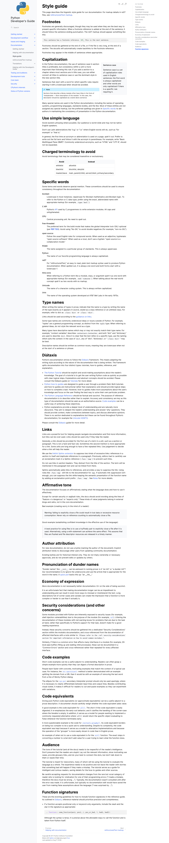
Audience (138, 46)
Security (14, 84)
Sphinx (51, 838)
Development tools (18, 76)
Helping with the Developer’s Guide (23, 68)
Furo (68, 838)
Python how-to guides (54, 384)
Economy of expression (142, 35)
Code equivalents (140, 44)
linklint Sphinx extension (62, 453)
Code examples (140, 41)
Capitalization (139, 9)
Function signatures (142, 49)
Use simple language (142, 12)
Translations (17, 63)
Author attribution (140, 30)
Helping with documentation (23, 52)
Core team (15, 80)
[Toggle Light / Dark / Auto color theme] (126, 4)
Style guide (17, 56)
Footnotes (138, 7)
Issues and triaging (18, 41)
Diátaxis (85, 360)
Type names (139, 19)
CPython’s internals (18, 87)
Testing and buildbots (19, 73)
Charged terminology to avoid (144, 14)
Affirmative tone (140, 27)
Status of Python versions (20, 91)
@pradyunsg (61, 838)
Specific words (140, 17)
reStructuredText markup (22, 60)
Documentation (16, 45)
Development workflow (19, 38)
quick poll (64, 574)
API (56, 209)
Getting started (16, 34)
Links (137, 24)
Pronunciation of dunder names (145, 32)
